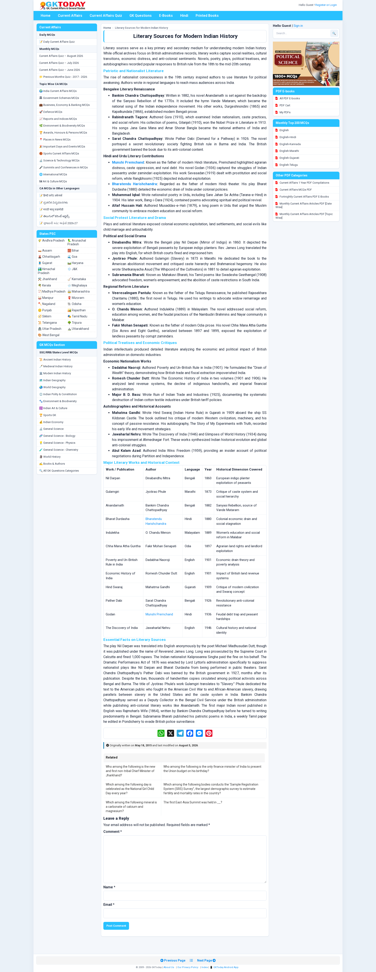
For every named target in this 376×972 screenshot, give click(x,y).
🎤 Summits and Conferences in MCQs (63, 167)
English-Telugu (288, 164)
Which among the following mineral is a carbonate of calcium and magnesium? (131, 807)
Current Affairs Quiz (106, 16)
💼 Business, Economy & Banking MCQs (64, 105)
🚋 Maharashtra (78, 291)
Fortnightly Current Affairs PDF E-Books (304, 196)
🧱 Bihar (73, 250)
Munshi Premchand (128, 162)
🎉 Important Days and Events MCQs (62, 146)
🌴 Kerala (44, 285)
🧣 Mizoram (75, 298)
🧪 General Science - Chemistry (58, 449)
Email (108, 905)
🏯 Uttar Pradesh (49, 328)
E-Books (166, 16)
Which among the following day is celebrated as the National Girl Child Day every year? (130, 789)
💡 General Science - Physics (57, 442)
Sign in (298, 26)
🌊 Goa (72, 256)
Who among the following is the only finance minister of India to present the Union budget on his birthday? (212, 769)
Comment (112, 832)
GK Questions (140, 16)
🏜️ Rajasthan (76, 310)
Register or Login (326, 5)
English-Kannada (290, 144)
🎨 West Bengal (48, 335)
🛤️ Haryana (75, 263)
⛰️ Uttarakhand (78, 328)
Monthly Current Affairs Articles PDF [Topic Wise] (304, 215)
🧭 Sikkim (44, 316)
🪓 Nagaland (46, 304)
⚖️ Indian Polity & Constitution (58, 394)
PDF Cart (284, 105)
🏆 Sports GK (47, 415)
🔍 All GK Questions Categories (59, 470)
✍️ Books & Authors (52, 463)
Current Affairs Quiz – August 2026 (61, 56)
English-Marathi (289, 150)
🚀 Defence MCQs (50, 111)
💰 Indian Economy (51, 422)
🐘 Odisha (74, 304)
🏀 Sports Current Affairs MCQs (59, 153)
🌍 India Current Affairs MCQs (58, 91)
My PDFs (284, 112)
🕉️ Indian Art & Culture (53, 408)
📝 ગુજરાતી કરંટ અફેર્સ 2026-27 (58, 223)
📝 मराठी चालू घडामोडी (51, 209)
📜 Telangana (47, 322)
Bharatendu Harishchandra (134, 184)
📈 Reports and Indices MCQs (58, 118)
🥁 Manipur (46, 298)
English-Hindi (287, 137)
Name (109, 887)
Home (45, 16)
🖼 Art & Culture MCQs (53, 181)
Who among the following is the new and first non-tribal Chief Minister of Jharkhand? (130, 771)
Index (204, 967)
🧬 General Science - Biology (57, 435)
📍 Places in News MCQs (54, 139)
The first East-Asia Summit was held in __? (192, 802)
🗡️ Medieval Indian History (55, 366)
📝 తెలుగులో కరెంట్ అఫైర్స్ (54, 216)
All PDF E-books (289, 98)
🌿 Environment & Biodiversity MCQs (62, 125)
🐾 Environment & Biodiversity (58, 401)
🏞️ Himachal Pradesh (46, 271)
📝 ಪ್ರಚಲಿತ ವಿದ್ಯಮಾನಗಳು (53, 202)
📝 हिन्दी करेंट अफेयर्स (50, 195)
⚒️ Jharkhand (47, 279)
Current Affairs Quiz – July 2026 (59, 62)
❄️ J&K (72, 269)
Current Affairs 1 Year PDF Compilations (304, 182)
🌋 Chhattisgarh (49, 256)
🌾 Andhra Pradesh (51, 240)
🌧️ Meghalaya (77, 285)
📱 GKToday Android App (224, 967)
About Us (169, 967)
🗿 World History (49, 456)
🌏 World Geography (52, 387)
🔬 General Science (51, 428)
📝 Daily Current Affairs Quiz (57, 41)
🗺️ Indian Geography (52, 380)
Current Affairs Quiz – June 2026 (59, 69)
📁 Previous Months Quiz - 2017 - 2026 (63, 76)
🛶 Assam (45, 250)
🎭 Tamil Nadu (77, 316)
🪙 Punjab (45, 310)
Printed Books (207, 16)
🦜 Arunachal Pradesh (76, 242)
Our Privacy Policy (187, 967)
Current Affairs (70, 16)
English (284, 130)
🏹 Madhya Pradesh (51, 291)
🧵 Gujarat (45, 263)
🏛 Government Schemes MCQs (59, 98)
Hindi (184, 16)
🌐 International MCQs (53, 174)
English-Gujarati (289, 157)
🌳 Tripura (74, 322)
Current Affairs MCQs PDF (295, 189)
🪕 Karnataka (76, 279)
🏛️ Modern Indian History (55, 373)
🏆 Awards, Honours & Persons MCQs (63, 132)
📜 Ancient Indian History (55, 359)
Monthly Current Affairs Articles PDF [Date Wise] (303, 205)
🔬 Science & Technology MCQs (59, 160)
